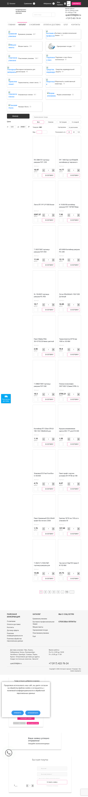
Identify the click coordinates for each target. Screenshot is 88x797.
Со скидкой (75, 122)
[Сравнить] (36, 175)
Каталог (12, 3)
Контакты (75, 25)
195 (66, 592)
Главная (11, 25)
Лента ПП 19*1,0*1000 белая (44, 204)
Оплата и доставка (51, 25)
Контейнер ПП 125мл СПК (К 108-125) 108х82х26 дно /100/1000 (44, 431)
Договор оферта (13, 630)
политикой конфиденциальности (20, 691)
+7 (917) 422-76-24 (58, 663)
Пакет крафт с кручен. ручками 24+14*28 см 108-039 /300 (68, 476)
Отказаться (33, 713)
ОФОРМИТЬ (76, 3)
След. (71, 592)
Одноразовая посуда (40, 630)
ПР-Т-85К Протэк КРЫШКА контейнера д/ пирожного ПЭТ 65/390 (68, 162)
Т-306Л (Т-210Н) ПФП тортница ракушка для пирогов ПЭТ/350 (42, 565)
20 (69, 132)
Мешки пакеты (38, 627)
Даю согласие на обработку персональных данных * (49, 778)
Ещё (34, 636)
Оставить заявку (52, 782)
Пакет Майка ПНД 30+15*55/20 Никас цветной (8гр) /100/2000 (44, 341)
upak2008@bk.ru (73, 15)
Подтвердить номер (25, 718)
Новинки (50, 122)
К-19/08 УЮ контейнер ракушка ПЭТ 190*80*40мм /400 (68, 207)
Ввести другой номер (32, 723)
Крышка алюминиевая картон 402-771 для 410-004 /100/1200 (69, 431)
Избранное (49, 3)
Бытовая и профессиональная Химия (43, 623)
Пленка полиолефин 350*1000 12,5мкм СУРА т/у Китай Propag (69, 386)
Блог (66, 25)
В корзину (49, 175)
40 (74, 132)
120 (78, 132)
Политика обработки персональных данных (15, 640)
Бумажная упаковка (40, 619)
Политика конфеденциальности (15, 634)
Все (38, 122)
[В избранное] (40, 175)
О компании (34, 25)
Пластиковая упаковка (41, 633)
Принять (17, 713)
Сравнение (29, 3)
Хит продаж (63, 122)
